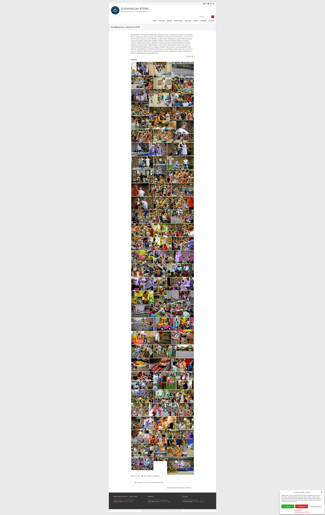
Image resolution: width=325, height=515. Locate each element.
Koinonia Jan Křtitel (134, 8)
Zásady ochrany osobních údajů (302, 512)
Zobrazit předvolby (316, 506)
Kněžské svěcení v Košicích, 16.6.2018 (179, 488)
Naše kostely (178, 21)
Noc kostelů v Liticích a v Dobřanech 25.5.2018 (148, 482)
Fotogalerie (156, 476)
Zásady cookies (298, 510)
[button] (321, 492)
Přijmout (287, 506)
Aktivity (169, 21)
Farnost (149, 476)
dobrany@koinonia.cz (154, 501)
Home (155, 21)
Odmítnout (301, 506)
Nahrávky (188, 21)
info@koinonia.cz (118, 501)
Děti (144, 476)
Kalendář (203, 21)
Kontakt (211, 21)
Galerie (195, 21)
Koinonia (162, 21)
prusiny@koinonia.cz (187, 501)
